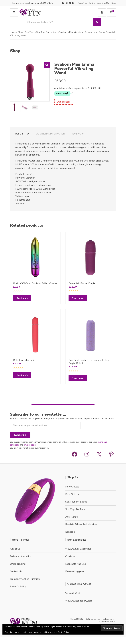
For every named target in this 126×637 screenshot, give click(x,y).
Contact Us (16, 571)
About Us (82, 3)
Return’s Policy (18, 586)
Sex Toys (29, 32)
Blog (114, 3)
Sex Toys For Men (75, 509)
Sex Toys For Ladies (46, 32)
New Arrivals (72, 486)
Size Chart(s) (103, 3)
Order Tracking (18, 564)
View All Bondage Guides (79, 600)
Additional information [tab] (50, 133)
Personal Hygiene (74, 571)
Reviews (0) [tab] (78, 133)
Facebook (63, 3)
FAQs (92, 3)
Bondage (70, 532)
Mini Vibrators (76, 32)
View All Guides (74, 593)
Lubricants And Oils (75, 564)
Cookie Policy (63, 632)
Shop (20, 32)
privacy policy (30, 445)
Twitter (70, 3)
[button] (47, 65)
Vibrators (62, 32)
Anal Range (71, 516)
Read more (22, 298)
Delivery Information (20, 556)
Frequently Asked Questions (25, 579)
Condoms (70, 556)
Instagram (66, 3)
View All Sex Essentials (78, 549)
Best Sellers (72, 494)
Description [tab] (22, 133)
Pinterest (73, 3)
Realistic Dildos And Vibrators (81, 524)
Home (13, 32)
